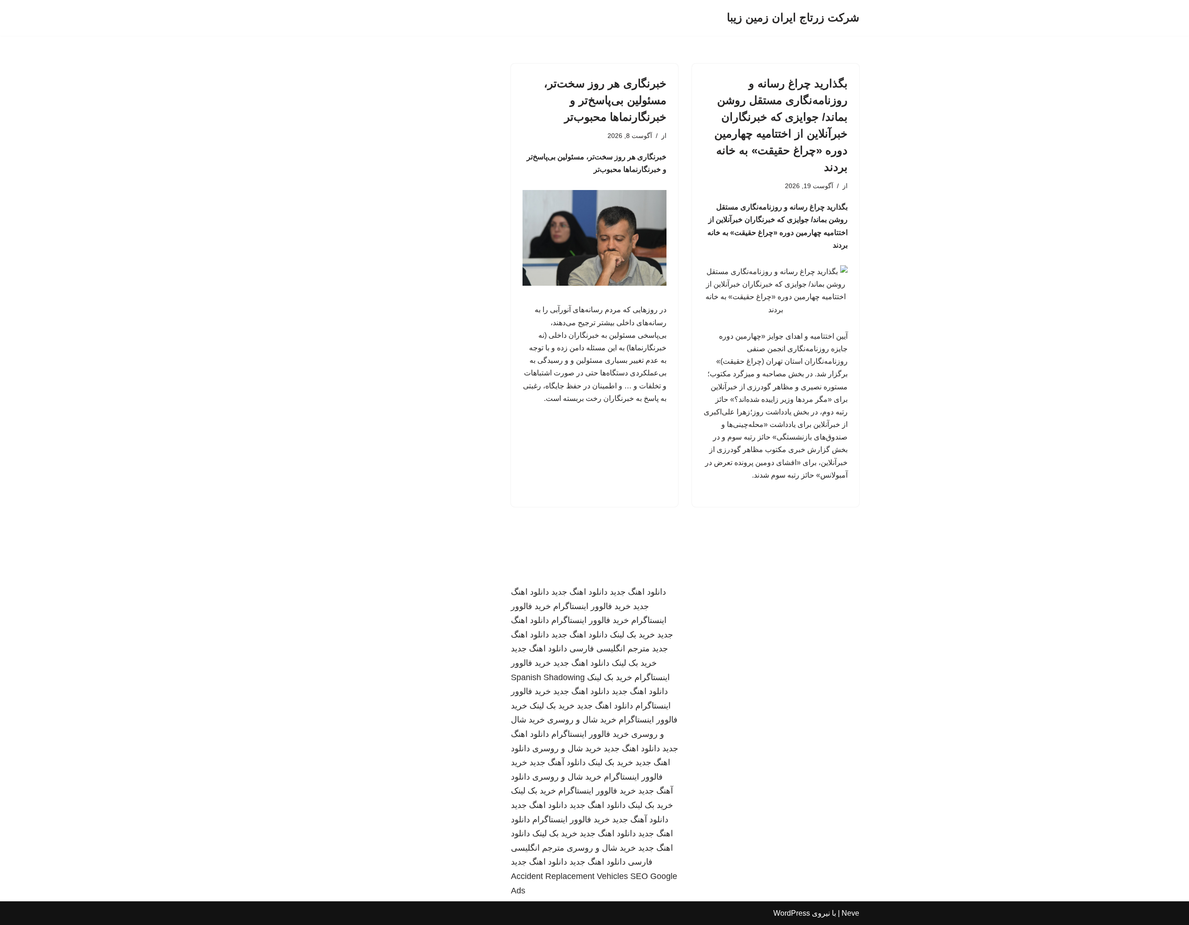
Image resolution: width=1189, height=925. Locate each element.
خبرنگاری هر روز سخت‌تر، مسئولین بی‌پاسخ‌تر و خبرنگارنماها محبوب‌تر (605, 100)
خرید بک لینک (632, 634)
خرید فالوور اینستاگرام (592, 606)
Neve (850, 913)
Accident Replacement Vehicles (569, 876)
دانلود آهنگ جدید (557, 762)
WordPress (791, 913)
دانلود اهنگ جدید (638, 592)
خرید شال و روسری (581, 719)
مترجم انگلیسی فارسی (609, 648)
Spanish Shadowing (548, 677)
